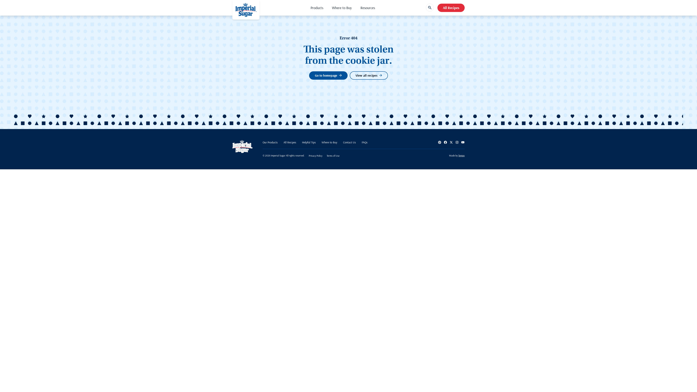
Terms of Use (333, 155)
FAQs (365, 142)
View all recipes (367, 75)
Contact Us (349, 142)
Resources (367, 7)
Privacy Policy (315, 155)
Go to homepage (326, 75)
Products (317, 7)
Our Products (270, 142)
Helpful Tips (309, 142)
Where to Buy (342, 7)
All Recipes (451, 7)
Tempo (461, 155)
